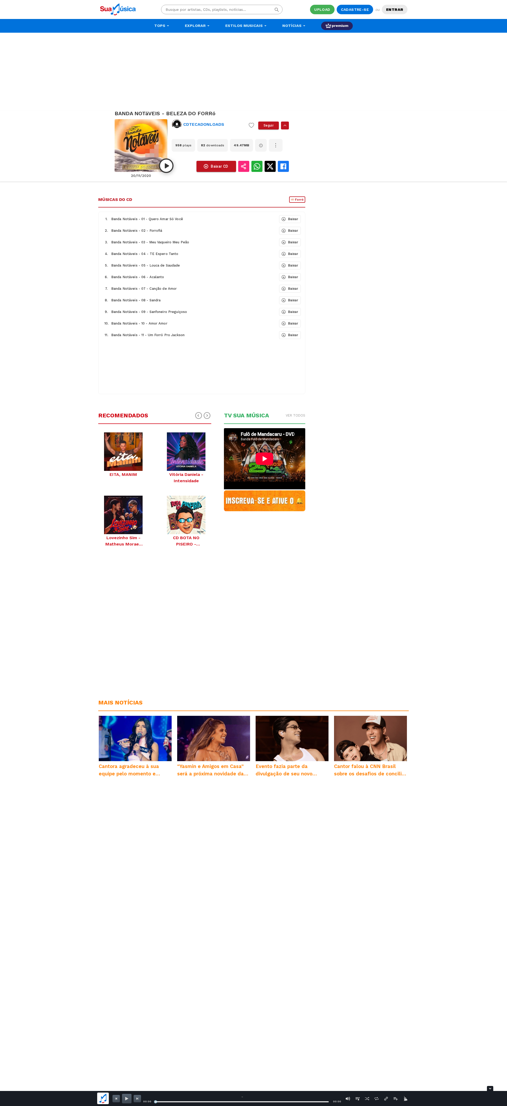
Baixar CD (219, 166)
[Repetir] (376, 1098)
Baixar (293, 219)
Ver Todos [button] (295, 415)
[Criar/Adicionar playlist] (395, 1098)
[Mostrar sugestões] (285, 125)
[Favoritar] (251, 125)
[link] (208, 124)
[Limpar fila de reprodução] (405, 1098)
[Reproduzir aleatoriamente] (367, 1098)
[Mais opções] (276, 145)
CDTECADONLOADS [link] (203, 124)
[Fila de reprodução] (357, 1098)
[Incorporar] (386, 1098)
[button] (188, 219)
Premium (340, 25)
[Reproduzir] (166, 165)
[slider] (155, 1101)
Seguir (269, 125)
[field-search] (276, 9)
